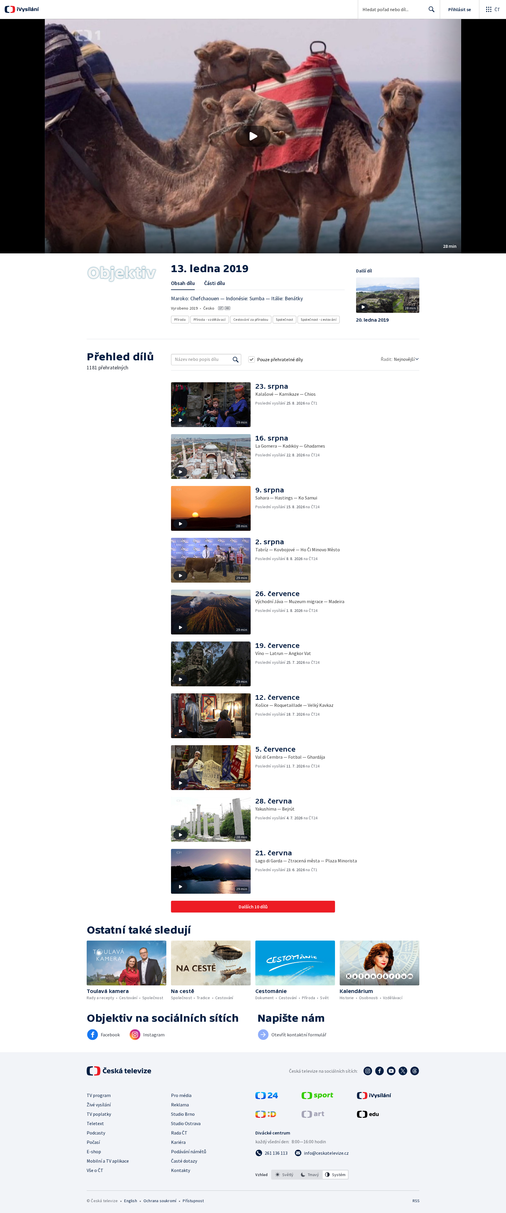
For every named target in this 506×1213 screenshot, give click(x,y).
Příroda (180, 319)
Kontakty (180, 1170)
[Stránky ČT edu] (368, 1116)
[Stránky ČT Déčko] (265, 1116)
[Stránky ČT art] (313, 1116)
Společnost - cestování (318, 319)
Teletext (95, 1123)
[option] (284, 1175)
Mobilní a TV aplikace (108, 1161)
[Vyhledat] (235, 359)
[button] (253, 136)
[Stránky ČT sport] (317, 1097)
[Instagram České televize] (367, 1071)
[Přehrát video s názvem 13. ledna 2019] (253, 136)
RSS (416, 1200)
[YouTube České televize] (391, 1071)
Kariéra (178, 1142)
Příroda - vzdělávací (210, 319)
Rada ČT (179, 1133)
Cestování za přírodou (250, 319)
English (130, 1200)
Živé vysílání (99, 1105)
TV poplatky (99, 1114)
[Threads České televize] (414, 1071)
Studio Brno (183, 1114)
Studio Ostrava (186, 1123)
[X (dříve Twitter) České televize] (403, 1071)
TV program (99, 1095)
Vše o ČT (95, 1170)
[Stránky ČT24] (266, 1097)
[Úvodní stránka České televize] (119, 1071)
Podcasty (96, 1133)
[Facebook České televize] (379, 1071)
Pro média (181, 1095)
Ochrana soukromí (159, 1200)
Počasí (93, 1142)
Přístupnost (193, 1200)
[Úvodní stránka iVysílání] (27, 9)
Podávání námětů (188, 1151)
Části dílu (214, 283)
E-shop (94, 1151)
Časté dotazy (184, 1161)
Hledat (431, 9)
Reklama (180, 1105)
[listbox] (310, 1175)
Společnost (284, 319)
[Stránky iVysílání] (374, 1097)
